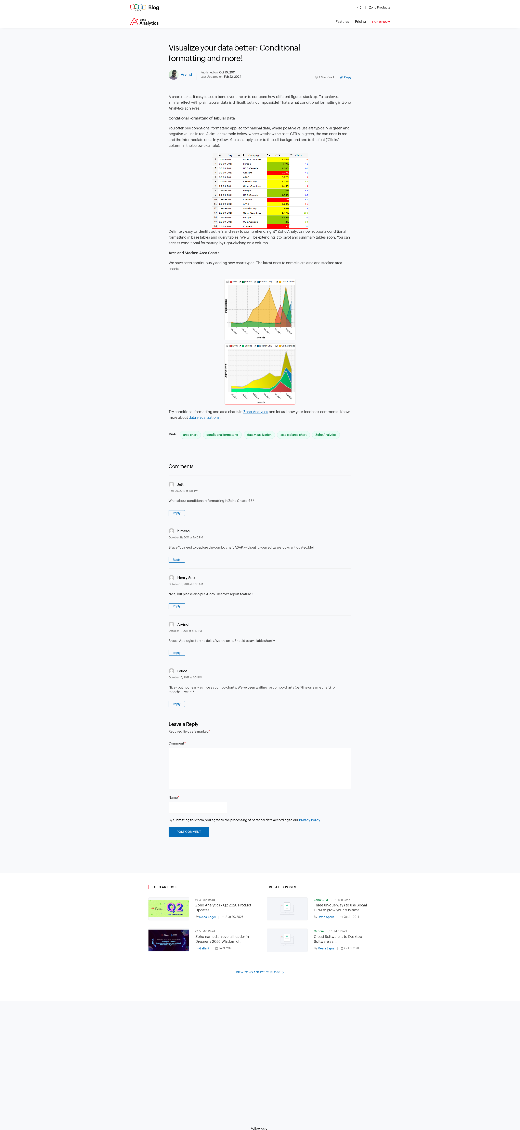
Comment (176, 743)
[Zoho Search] (359, 7)
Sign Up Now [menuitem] (381, 21)
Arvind (186, 74)
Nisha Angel (207, 917)
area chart (190, 434)
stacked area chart (294, 434)
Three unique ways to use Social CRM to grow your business (340, 907)
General (319, 931)
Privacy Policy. (310, 820)
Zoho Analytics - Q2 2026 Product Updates (223, 907)
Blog (153, 7)
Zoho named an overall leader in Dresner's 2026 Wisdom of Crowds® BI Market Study (222, 939)
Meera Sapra (326, 948)
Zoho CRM (321, 900)
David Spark (326, 917)
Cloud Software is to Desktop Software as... (338, 939)
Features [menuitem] (342, 22)
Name (173, 798)
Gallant (204, 948)
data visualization (259, 434)
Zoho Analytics (255, 412)
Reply (177, 513)
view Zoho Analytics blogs (258, 972)
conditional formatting (222, 434)
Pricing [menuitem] (360, 22)
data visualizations (204, 417)
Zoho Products (379, 7)
